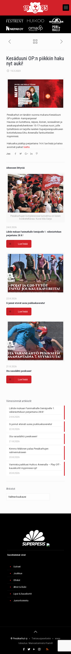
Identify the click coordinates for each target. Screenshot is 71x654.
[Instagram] (39, 649)
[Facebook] (24, 649)
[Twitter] (29, 649)
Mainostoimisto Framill (41, 643)
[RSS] (47, 649)
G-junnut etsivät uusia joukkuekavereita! (25, 303)
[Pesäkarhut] (35, 7)
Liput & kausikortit (22, 593)
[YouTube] (34, 649)
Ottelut (16, 580)
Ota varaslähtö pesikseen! (18, 371)
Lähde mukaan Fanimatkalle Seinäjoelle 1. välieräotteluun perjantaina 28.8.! (32, 410)
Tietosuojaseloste (41, 638)
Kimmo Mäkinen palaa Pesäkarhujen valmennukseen (28, 450)
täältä (26, 147)
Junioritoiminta (20, 600)
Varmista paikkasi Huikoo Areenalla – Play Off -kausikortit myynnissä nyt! (35, 466)
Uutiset (17, 566)
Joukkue (17, 573)
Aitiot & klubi (19, 587)
